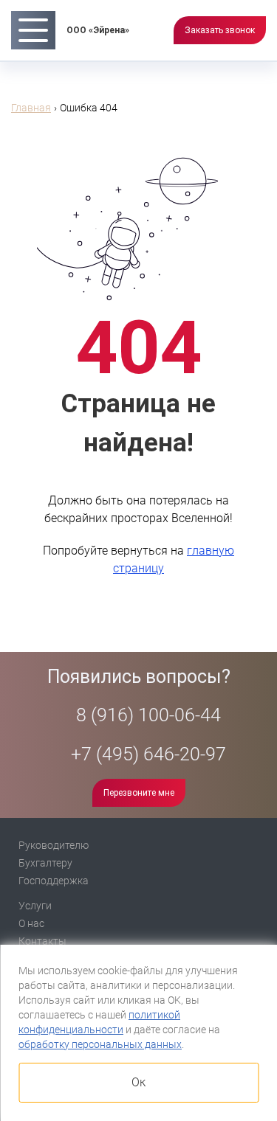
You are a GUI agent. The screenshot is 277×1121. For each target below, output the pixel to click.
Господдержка (53, 880)
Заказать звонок (220, 30)
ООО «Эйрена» (97, 30)
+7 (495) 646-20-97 (146, 754)
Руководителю (53, 845)
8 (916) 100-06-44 (146, 715)
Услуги (35, 906)
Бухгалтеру (45, 863)
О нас (31, 923)
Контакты (42, 941)
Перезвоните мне (138, 793)
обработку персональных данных (100, 1044)
